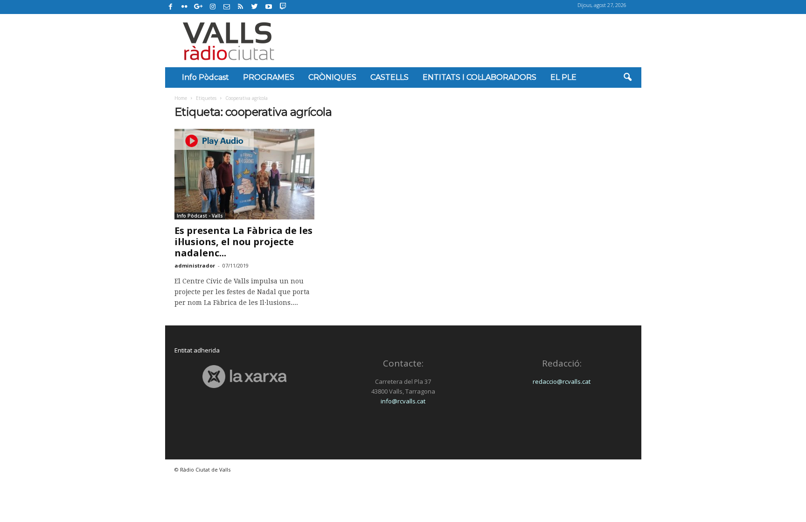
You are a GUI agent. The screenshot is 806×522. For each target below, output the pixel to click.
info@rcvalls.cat (403, 401)
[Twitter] (254, 7)
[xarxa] (244, 376)
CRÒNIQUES (332, 77)
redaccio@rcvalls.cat (562, 381)
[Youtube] (268, 7)
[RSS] (240, 7)
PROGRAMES (268, 77)
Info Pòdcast (205, 77)
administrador (194, 265)
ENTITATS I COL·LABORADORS (479, 77)
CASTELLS (389, 77)
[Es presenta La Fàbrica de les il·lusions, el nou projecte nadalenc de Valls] (244, 174)
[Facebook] (170, 7)
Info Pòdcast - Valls (200, 215)
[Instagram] (212, 7)
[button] (627, 77)
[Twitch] (281, 5)
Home (180, 98)
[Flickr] (184, 7)
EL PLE (563, 77)
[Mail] (226, 7)
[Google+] (198, 7)
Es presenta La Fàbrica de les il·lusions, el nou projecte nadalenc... (243, 241)
